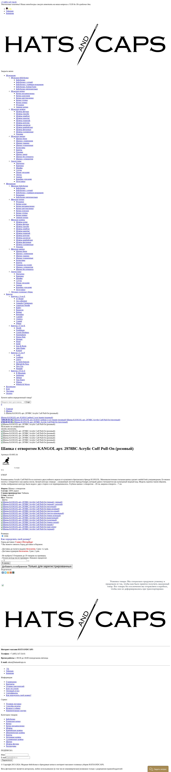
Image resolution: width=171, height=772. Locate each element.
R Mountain (21, 373)
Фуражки (20, 105)
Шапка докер (21, 154)
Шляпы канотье (23, 118)
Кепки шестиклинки (25, 98)
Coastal (19, 321)
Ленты (19, 175)
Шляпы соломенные (24, 132)
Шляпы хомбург (23, 116)
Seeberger (20, 375)
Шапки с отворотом (24, 159)
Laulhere (19, 357)
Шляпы (9, 728)
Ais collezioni (21, 301)
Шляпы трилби (22, 114)
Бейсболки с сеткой (24, 82)
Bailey (18, 308)
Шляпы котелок (23, 123)
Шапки (9, 742)
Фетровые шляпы (13, 737)
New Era (19, 366)
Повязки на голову (24, 265)
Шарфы (19, 168)
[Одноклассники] (8, 572)
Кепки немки (21, 102)
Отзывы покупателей (15, 686)
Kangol (19, 350)
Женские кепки (17, 199)
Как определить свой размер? (16, 539)
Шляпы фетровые (23, 129)
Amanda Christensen (24, 303)
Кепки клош (21, 204)
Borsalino (20, 314)
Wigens (19, 382)
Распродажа (11, 746)
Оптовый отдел (12, 691)
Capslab (19, 317)
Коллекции (11, 386)
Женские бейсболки (19, 186)
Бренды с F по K (18, 326)
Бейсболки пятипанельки (27, 89)
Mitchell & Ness (22, 364)
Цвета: (5, 500)
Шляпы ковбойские (24, 127)
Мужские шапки (18, 136)
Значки (19, 177)
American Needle (23, 305)
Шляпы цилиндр (23, 125)
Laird (18, 355)
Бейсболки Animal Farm (26, 87)
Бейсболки (20, 80)
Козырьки (20, 195)
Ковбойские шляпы (14, 730)
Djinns (18, 323)
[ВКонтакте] (3, 572)
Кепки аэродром (23, 96)
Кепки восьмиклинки (25, 93)
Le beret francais (22, 362)
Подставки (20, 181)
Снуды (19, 170)
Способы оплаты (13, 706)
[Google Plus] (10, 572)
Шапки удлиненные (24, 145)
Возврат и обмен (13, 708)
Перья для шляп (23, 172)
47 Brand (19, 299)
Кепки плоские (22, 211)
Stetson (19, 377)
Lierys (18, 359)
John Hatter (20, 348)
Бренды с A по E (18, 296)
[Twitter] (5, 572)
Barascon (19, 310)
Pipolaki (19, 368)
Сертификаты (12, 693)
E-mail (3, 757)
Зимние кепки (22, 107)
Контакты (10, 684)
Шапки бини (21, 139)
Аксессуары (16, 161)
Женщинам (11, 184)
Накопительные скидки (16, 711)
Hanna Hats (20, 337)
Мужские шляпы (18, 109)
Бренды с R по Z (18, 371)
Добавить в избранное (37, 566)
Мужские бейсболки (20, 78)
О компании (11, 682)
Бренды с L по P (18, 353)
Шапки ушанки (22, 143)
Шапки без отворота (24, 157)
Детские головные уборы (22, 292)
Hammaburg (21, 335)
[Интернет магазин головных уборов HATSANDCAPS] (85, 69)
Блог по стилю (12, 688)
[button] (158, 769)
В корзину (6, 563)
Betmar (19, 312)
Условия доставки (13, 704)
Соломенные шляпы (14, 739)
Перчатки (20, 163)
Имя (3, 755)
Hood (18, 341)
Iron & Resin (21, 346)
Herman (19, 339)
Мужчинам (11, 75)
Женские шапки (18, 249)
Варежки (20, 166)
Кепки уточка (22, 100)
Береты (19, 150)
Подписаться (7, 760)
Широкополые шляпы (15, 733)
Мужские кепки (18, 91)
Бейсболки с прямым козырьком (29, 84)
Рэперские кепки (13, 721)
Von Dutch (20, 380)
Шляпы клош (21, 222)
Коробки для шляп (24, 179)
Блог (8, 389)
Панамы (19, 134)
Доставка (10, 391)
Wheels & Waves (23, 384)
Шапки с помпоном (24, 141)
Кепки (8, 724)
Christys (19, 319)
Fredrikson (20, 330)
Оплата (9, 393)
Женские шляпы (18, 220)
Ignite (18, 344)
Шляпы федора (22, 111)
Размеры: (5, 534)
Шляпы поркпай (23, 120)
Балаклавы (20, 148)
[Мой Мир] (13, 572)
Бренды (9, 294)
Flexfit (18, 328)
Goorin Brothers (22, 332)
